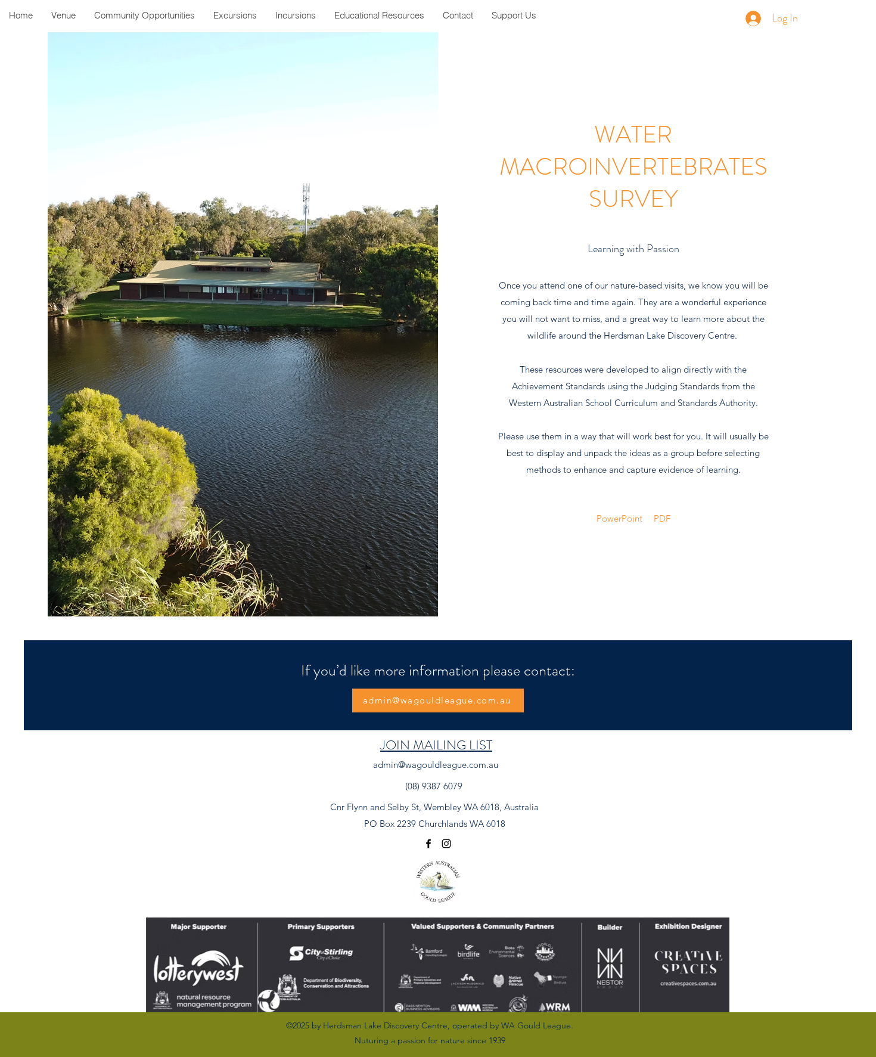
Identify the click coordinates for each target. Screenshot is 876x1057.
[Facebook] (428, 844)
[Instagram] (446, 844)
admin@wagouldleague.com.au (435, 764)
